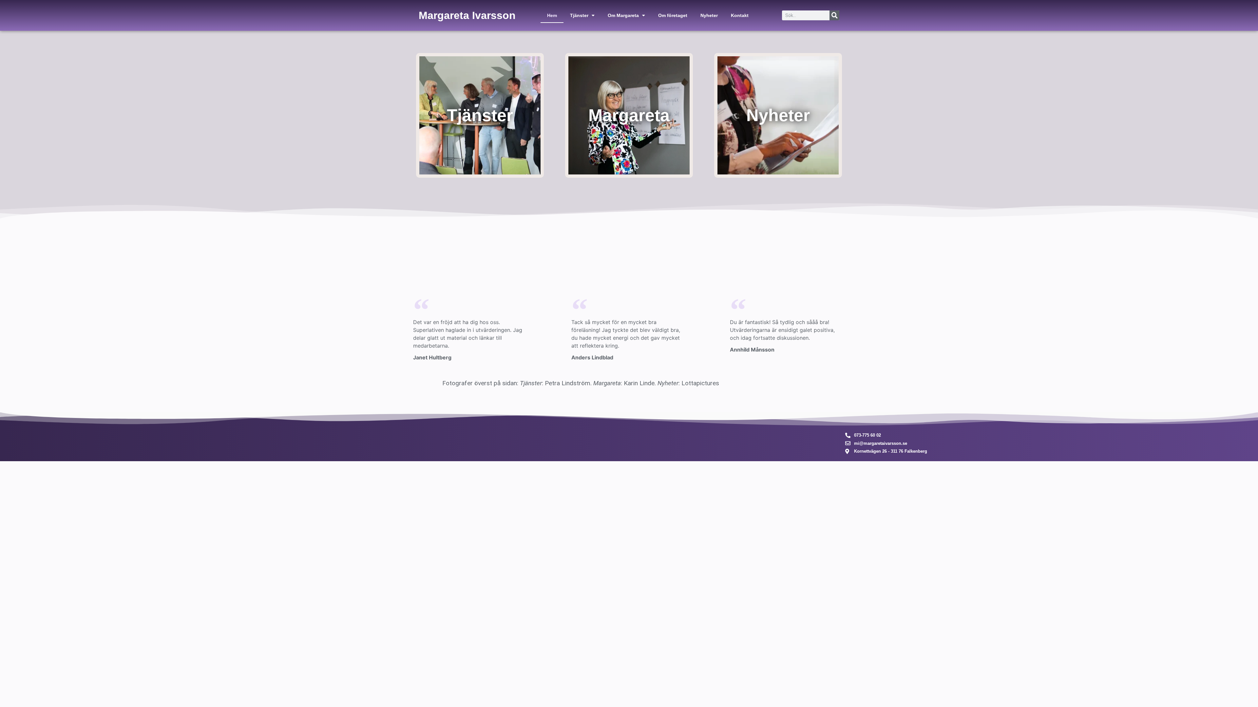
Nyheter (709, 15)
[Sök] (834, 15)
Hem (552, 15)
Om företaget (672, 15)
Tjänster (579, 15)
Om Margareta (623, 15)
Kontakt (740, 15)
